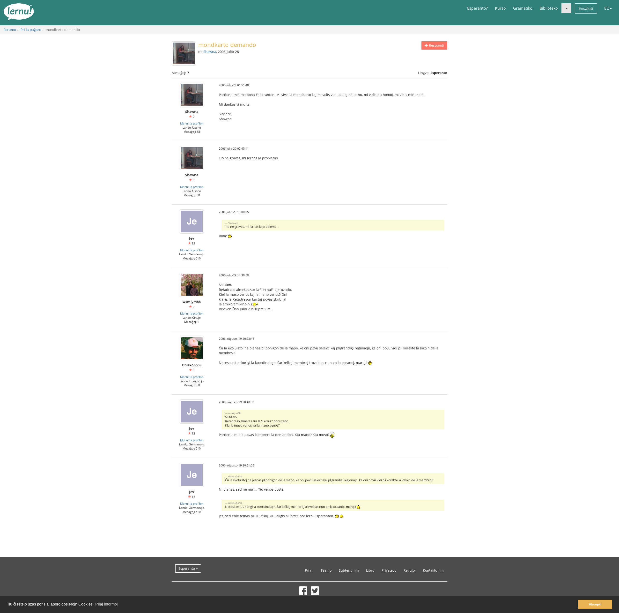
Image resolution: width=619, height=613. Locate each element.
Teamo (326, 570)
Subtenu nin (349, 570)
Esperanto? (477, 8)
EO (606, 8)
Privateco (389, 570)
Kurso (500, 8)
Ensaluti (586, 8)
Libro (370, 570)
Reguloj (410, 570)
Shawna (209, 51)
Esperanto (187, 568)
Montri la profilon (191, 123)
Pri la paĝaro (31, 29)
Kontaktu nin (433, 570)
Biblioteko (549, 8)
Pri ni (309, 570)
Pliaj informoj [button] (106, 604)
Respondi (436, 45)
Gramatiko (522, 8)
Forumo (10, 29)
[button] (566, 8)
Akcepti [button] (595, 604)
